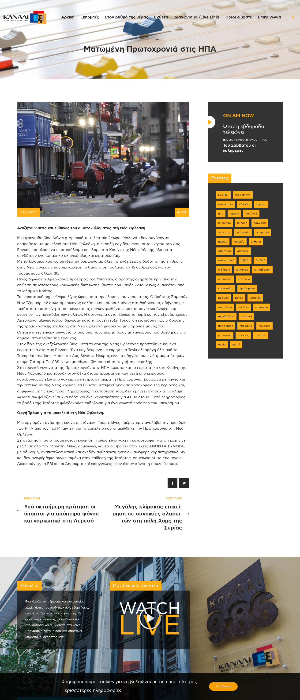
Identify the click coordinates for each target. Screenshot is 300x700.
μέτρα (239, 297)
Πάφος (222, 241)
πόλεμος (264, 325)
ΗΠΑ (220, 213)
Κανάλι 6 (251, 213)
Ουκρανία (262, 232)
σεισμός (243, 335)
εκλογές (242, 269)
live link (223, 194)
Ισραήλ (234, 213)
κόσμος (223, 297)
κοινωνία (244, 279)
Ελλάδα (244, 204)
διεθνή (260, 260)
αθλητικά (224, 251)
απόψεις (243, 251)
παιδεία (243, 307)
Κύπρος (242, 222)
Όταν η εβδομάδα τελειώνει (243, 129)
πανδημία (261, 307)
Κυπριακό (224, 222)
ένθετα (256, 241)
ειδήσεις (224, 269)
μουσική (255, 297)
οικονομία (225, 307)
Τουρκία (239, 241)
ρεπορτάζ (224, 335)
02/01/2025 (28, 212)
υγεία (222, 344)
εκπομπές (225, 279)
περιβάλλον (226, 316)
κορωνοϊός (225, 288)
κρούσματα (247, 288)
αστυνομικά (226, 260)
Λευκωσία (243, 232)
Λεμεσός (224, 232)
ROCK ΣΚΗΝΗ (243, 194)
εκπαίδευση (262, 269)
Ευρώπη (261, 204)
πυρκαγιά (246, 325)
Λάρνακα (260, 222)
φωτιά (236, 344)
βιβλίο (245, 260)
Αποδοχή (223, 686)
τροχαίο (260, 335)
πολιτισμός (225, 325)
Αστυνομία (225, 204)
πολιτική (246, 316)
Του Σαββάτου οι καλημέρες (239, 148)
